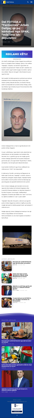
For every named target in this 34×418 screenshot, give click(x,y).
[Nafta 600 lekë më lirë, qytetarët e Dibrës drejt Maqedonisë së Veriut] (7, 278)
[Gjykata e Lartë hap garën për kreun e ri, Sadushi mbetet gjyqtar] (7, 290)
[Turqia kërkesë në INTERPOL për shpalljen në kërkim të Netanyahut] (7, 302)
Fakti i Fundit (16, 290)
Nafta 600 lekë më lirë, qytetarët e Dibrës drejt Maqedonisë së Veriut (20, 275)
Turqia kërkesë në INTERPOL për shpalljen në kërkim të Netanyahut (22, 299)
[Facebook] (17, 415)
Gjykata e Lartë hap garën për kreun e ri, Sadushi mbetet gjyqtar (22, 287)
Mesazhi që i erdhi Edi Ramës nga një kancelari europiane (22, 262)
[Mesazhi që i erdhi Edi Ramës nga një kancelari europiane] (7, 266)
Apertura (15, 264)
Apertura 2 (15, 302)
